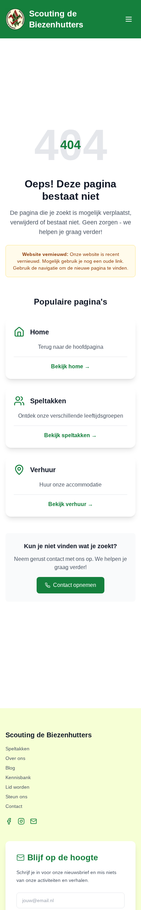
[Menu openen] (129, 19)
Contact (13, 806)
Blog (10, 768)
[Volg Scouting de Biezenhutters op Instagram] (21, 821)
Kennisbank (18, 777)
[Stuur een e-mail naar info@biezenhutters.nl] (33, 821)
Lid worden (17, 787)
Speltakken (17, 748)
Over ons (15, 758)
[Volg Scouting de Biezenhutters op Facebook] (8, 821)
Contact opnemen (74, 585)
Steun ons (16, 796)
